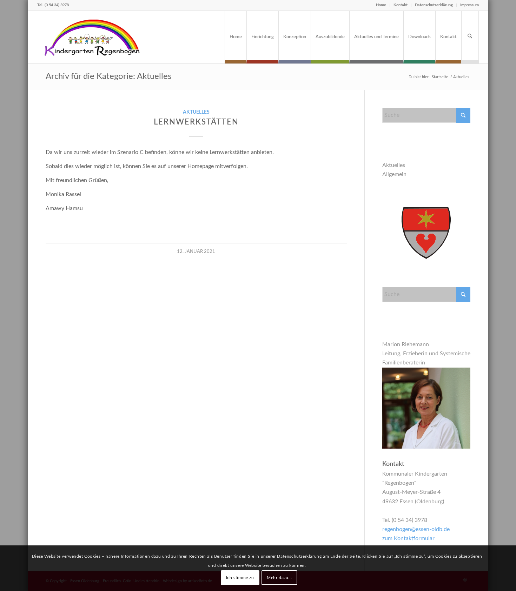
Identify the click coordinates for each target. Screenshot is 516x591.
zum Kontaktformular (408, 538)
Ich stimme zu (240, 577)
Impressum (469, 5)
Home (381, 5)
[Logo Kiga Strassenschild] (92, 37)
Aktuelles (196, 112)
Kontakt (400, 5)
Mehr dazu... (279, 577)
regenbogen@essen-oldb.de (416, 529)
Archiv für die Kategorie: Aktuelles (108, 76)
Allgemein (394, 174)
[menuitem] (235, 37)
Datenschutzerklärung (434, 5)
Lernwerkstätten (196, 122)
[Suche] (470, 37)
